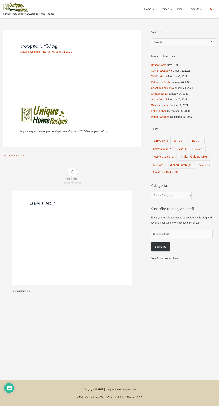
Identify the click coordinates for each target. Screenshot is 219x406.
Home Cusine (164, 156)
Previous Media (14, 155)
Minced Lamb (181, 165)
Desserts (180, 141)
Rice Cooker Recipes (165, 172)
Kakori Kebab (159, 111)
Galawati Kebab (160, 105)
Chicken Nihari (159, 93)
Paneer (204, 165)
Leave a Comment (30, 51)
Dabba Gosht (158, 65)
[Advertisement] (72, 82)
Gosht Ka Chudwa (161, 70)
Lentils (158, 165)
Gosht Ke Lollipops (162, 88)
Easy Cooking (162, 149)
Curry (161, 141)
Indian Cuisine (194, 156)
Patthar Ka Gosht (160, 82)
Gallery (119, 396)
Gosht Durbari (159, 99)
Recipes (164, 9)
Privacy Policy (134, 396)
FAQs (109, 396)
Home (147, 9)
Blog (180, 9)
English (197, 149)
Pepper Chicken (160, 116)
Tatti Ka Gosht (159, 76)
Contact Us (97, 396)
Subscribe (160, 246)
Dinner (197, 141)
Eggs (182, 149)
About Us (196, 9)
